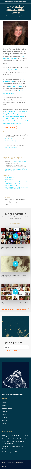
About (4, 406)
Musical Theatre (7, 409)
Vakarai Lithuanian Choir (12, 143)
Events (4, 417)
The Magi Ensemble (11, 138)
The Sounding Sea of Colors (11, 452)
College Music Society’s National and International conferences (16, 182)
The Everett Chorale (11, 147)
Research (5, 412)
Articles (4, 420)
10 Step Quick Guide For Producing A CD (15, 436)
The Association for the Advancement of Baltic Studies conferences (16, 188)
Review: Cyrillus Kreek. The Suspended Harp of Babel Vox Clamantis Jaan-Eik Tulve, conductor (14, 441)
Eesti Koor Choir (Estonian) (13, 141)
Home (4, 403)
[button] (2, 2)
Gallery (4, 414)
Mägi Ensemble (12, 70)
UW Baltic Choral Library (19, 161)
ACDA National (10, 111)
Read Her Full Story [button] (9, 127)
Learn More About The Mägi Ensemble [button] (14, 309)
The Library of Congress (12, 185)
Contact (4, 423)
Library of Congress (10, 118)
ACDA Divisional (21, 111)
